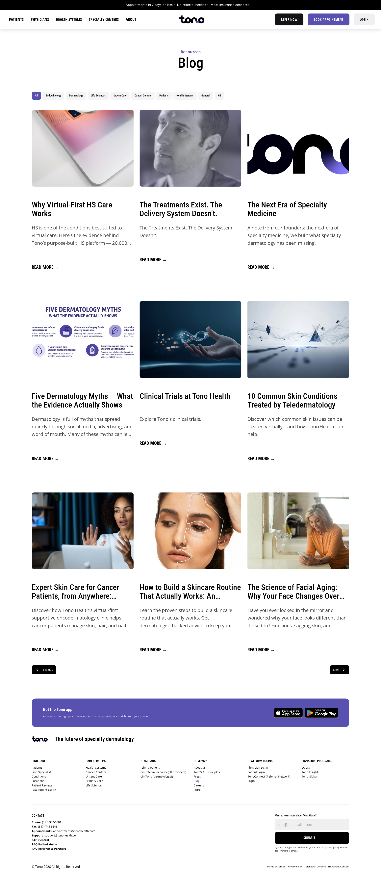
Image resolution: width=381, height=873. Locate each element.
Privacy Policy (295, 866)
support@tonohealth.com (55, 835)
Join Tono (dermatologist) (156, 776)
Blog (196, 781)
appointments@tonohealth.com (63, 831)
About (131, 19)
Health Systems (97, 767)
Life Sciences (95, 785)
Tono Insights (310, 772)
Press (197, 776)
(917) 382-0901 (46, 822)
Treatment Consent (338, 866)
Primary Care (95, 781)
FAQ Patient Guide (45, 790)
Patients (37, 767)
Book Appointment (328, 19)
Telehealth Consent (315, 866)
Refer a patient (150, 767)
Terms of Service (276, 866)
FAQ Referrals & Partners (49, 849)
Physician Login (258, 767)
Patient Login (256, 772)
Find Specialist (42, 772)
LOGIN (364, 19)
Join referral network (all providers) (163, 772)
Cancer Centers (96, 772)
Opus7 (306, 767)
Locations (38, 781)
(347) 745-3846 (44, 826)
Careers (199, 785)
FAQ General (41, 840)
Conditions (39, 776)
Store (197, 790)
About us (200, 767)
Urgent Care (94, 776)
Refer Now (289, 19)
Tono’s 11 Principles (207, 772)
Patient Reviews (43, 785)
